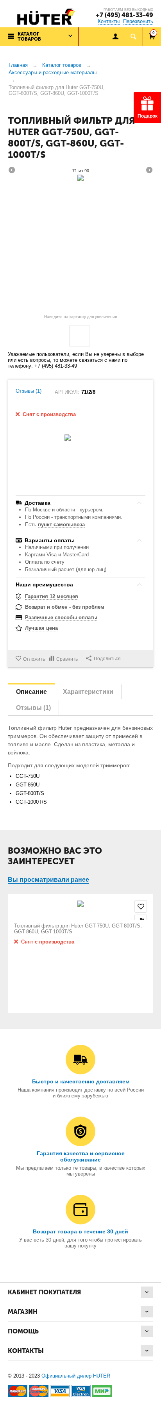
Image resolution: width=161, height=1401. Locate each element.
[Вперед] (149, 171)
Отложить (34, 659)
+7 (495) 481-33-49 (124, 15)
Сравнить (67, 659)
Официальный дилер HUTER (75, 1376)
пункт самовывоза (61, 524)
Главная (18, 65)
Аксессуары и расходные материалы (53, 72)
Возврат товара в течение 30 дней (80, 1231)
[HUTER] (44, 16)
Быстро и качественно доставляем (80, 1081)
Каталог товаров (61, 65)
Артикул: (67, 392)
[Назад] (12, 171)
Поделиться (107, 658)
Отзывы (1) (28, 391)
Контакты (109, 21)
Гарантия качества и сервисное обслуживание (81, 1156)
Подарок (147, 116)
